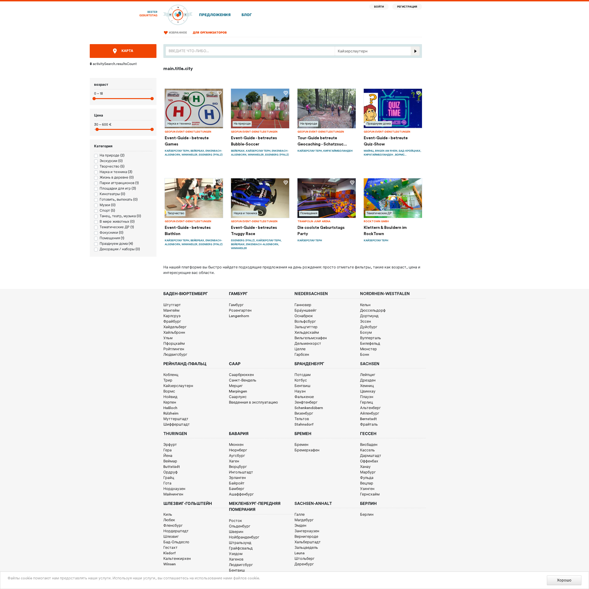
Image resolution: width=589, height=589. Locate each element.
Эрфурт (170, 445)
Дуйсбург (368, 327)
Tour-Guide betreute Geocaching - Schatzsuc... (322, 141)
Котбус (300, 380)
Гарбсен (301, 354)
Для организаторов (210, 32)
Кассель (367, 450)
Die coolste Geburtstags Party (321, 231)
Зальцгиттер (306, 327)
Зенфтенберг (306, 402)
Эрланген (237, 478)
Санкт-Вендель (242, 380)
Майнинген (173, 494)
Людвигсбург (175, 354)
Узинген (367, 489)
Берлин (366, 514)
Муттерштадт (175, 419)
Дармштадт (370, 456)
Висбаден (368, 445)
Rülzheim (171, 413)
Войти (379, 7)
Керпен (169, 402)
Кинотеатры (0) (112, 194)
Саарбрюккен (241, 375)
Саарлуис (238, 397)
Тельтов (301, 419)
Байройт (237, 483)
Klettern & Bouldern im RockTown (385, 231)
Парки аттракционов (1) (119, 183)
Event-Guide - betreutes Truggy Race (254, 231)
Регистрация (407, 7)
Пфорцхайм (174, 343)
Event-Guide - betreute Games (187, 141)
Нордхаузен (174, 489)
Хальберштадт (307, 542)
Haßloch (170, 408)
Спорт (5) (107, 210)
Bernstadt (368, 419)
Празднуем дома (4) (116, 243)
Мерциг (236, 386)
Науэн (300, 391)
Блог (247, 15)
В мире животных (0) (117, 221)
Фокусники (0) (111, 232)
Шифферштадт (176, 424)
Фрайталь (369, 424)
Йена (167, 456)
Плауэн (366, 397)
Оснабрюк (303, 316)
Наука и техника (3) (116, 172)
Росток (235, 521)
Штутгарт (172, 305)
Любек (169, 520)
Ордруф (170, 472)
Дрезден (367, 380)
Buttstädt (171, 467)
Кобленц (170, 375)
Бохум (366, 332)
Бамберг (236, 489)
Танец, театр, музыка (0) (120, 216)
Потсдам (302, 375)
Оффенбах (369, 461)
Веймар (170, 461)
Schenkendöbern (308, 408)
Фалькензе (304, 397)
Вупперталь (370, 338)
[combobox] (250, 51)
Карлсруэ (172, 316)
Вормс (169, 391)
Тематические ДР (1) (117, 227)
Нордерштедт (176, 531)
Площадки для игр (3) (118, 188)
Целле (300, 349)
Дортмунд (369, 316)
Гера (167, 450)
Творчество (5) (112, 166)
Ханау (365, 467)
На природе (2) (112, 155)
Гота (167, 483)
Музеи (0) (107, 205)
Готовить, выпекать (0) (119, 199)
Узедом (236, 554)
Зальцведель (306, 547)
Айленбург (369, 413)
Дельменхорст (307, 343)
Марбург (368, 472)
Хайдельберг (175, 327)
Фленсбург (173, 525)
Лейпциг (367, 375)
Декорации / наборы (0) (120, 249)
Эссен (365, 321)
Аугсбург (237, 456)
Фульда (366, 478)
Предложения (215, 15)
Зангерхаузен (306, 531)
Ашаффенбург (241, 494)
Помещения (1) (112, 238)
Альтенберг (370, 408)
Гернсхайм (370, 494)
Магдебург (304, 520)
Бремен (301, 445)
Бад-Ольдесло (176, 542)
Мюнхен (236, 445)
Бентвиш (302, 386)
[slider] (94, 98)
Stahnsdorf (304, 424)
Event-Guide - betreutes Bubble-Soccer (254, 141)
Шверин (236, 532)
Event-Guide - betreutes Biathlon (188, 231)
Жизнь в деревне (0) (117, 177)
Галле (299, 514)
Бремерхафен (306, 450)
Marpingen (238, 391)
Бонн (364, 354)
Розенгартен (240, 310)
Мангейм (171, 310)
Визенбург (303, 413)
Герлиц (366, 402)
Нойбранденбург (244, 537)
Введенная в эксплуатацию (253, 402)
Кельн (365, 305)
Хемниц (367, 386)
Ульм (168, 338)
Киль (167, 514)
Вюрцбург (238, 467)
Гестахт (170, 547)
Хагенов (236, 559)
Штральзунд (240, 543)
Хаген (234, 461)
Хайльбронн (174, 332)
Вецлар (366, 483)
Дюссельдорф (373, 310)
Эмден (300, 525)
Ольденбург (239, 526)
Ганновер (302, 305)
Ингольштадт (241, 472)
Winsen (169, 564)
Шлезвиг (171, 536)
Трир (167, 380)
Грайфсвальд (241, 548)
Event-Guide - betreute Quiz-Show (386, 141)
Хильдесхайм (306, 332)
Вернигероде (306, 536)
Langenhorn (239, 316)
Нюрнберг (238, 450)
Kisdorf (169, 553)
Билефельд (370, 343)
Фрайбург (172, 321)
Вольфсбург (305, 321)
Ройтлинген (173, 349)
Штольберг (304, 559)
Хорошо (564, 580)
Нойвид (170, 397)
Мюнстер (368, 349)
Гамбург (236, 305)
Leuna (299, 553)
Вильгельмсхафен (310, 338)
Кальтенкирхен (177, 559)
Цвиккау (367, 391)
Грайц (168, 478)
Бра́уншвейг (305, 310)
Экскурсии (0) (111, 161)
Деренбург (304, 564)
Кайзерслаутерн (178, 386)
